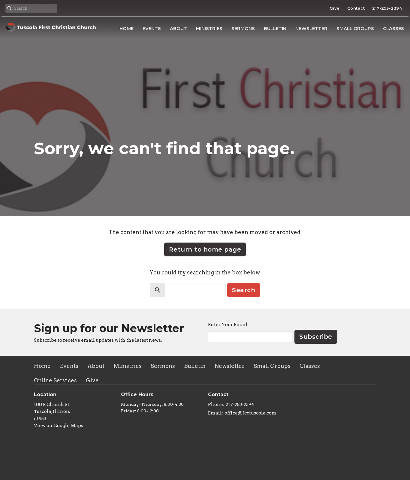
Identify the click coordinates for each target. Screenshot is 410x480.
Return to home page (205, 249)
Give (335, 8)
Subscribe (315, 336)
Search (243, 290)
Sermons (243, 28)
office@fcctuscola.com (250, 413)
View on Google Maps (58, 425)
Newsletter (311, 28)
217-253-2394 (387, 8)
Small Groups (355, 28)
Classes (393, 28)
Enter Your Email (228, 324)
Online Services (55, 380)
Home (126, 28)
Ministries (209, 28)
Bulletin (275, 28)
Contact (356, 8)
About (178, 28)
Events (152, 28)
